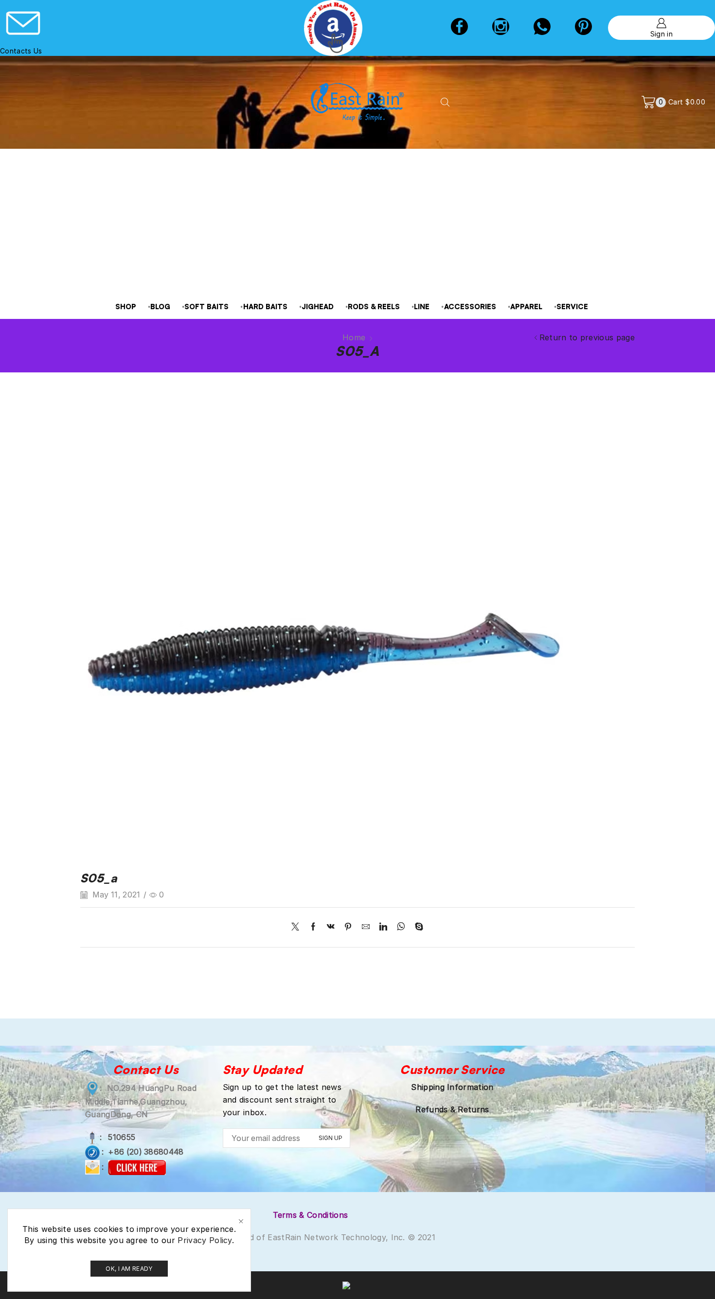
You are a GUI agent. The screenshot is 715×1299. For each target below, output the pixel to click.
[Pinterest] (348, 927)
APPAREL (526, 306)
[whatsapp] (401, 927)
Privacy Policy (205, 1240)
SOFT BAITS (206, 306)
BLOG (160, 306)
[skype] (416, 927)
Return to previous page (587, 337)
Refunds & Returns (452, 1109)
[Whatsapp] (542, 27)
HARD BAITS (265, 306)
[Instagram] (500, 27)
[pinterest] (583, 27)
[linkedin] (383, 927)
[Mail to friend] (366, 927)
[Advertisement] (357, 222)
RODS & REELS (374, 306)
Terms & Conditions (310, 1215)
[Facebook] (459, 27)
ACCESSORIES (470, 306)
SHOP (125, 306)
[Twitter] (297, 927)
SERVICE (572, 306)
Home (353, 337)
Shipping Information (452, 1087)
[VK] (331, 927)
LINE (421, 306)
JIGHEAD (318, 306)
